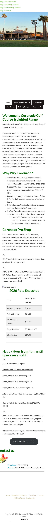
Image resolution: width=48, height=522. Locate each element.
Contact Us (30, 498)
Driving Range (20, 498)
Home (8, 495)
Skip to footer (5, 10)
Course (40, 495)
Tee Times (32, 495)
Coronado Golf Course (24, 20)
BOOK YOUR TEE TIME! (24, 441)
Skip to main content (8, 1)
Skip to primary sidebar (9, 4)
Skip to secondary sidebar (10, 7)
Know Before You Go (19, 495)
